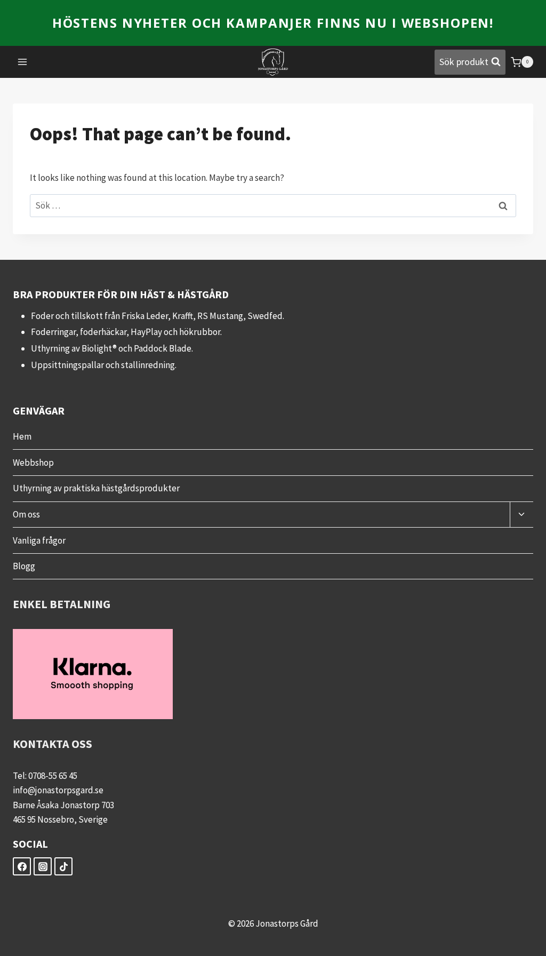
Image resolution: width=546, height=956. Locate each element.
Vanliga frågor (39, 540)
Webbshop (33, 462)
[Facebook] (22, 866)
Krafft (182, 316)
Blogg (24, 566)
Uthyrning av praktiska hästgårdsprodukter (96, 488)
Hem (22, 436)
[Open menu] (23, 62)
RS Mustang (220, 316)
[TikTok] (63, 866)
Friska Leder (145, 316)
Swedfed (265, 316)
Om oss (26, 514)
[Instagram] (43, 866)
